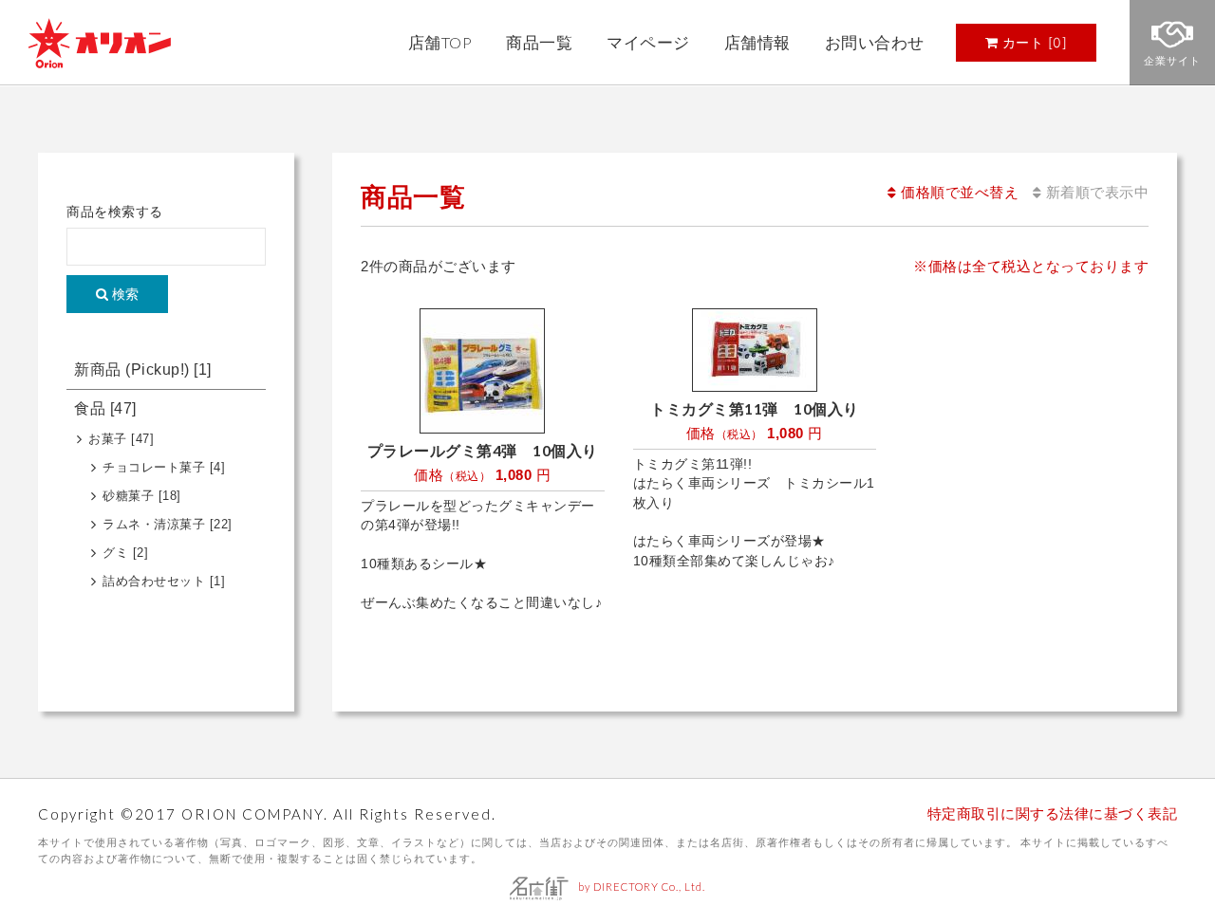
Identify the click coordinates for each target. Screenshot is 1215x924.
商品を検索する (114, 211)
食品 (105, 408)
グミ (125, 553)
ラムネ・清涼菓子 (168, 524)
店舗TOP (440, 42)
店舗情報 (757, 42)
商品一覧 (539, 42)
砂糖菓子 (142, 496)
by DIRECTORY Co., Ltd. (641, 886)
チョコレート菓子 (164, 467)
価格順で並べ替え (958, 192)
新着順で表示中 (1095, 192)
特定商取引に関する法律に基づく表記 (1052, 813)
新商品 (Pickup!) (143, 369)
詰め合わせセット (164, 581)
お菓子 (121, 439)
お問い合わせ (875, 42)
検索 (123, 294)
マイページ (648, 42)
